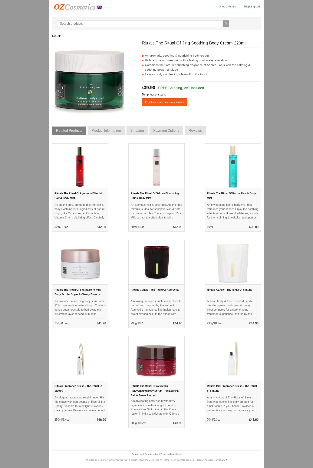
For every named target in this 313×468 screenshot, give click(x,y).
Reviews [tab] (195, 130)
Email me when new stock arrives (164, 102)
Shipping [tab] (137, 130)
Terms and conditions (171, 454)
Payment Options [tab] (166, 130)
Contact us (137, 454)
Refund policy (151, 454)
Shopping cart (252, 6)
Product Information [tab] (106, 130)
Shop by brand (227, 6)
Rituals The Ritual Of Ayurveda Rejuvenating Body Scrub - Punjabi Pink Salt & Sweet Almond (155, 391)
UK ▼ (225, 460)
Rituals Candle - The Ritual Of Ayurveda (155, 289)
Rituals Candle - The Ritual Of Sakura (229, 289)
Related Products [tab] (69, 130)
